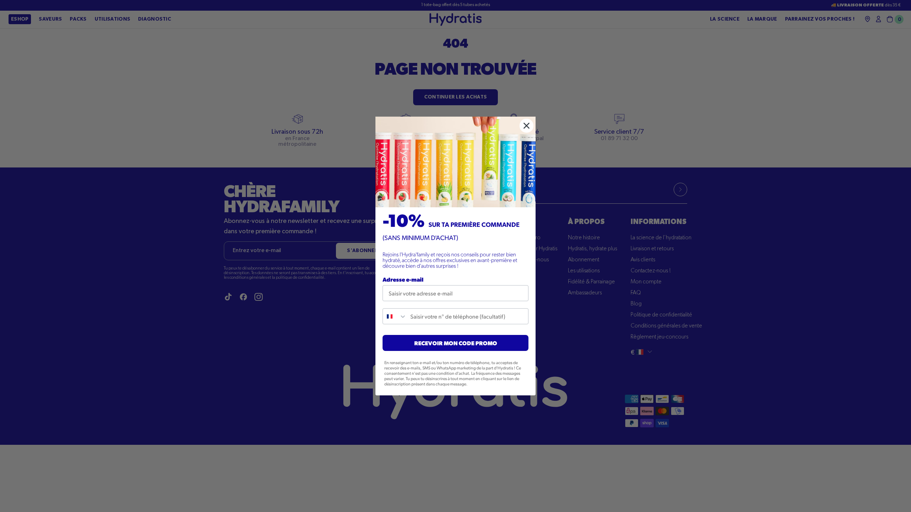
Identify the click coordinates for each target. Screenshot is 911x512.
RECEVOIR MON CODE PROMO (455, 343)
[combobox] (395, 316)
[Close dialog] (526, 125)
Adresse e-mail (403, 279)
